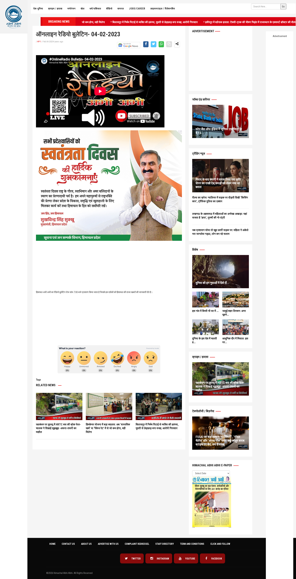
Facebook (216, 558)
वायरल (121, 8)
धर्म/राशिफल (95, 8)
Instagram (162, 558)
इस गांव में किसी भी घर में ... (205, 311)
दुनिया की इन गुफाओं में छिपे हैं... (212, 283)
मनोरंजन (71, 8)
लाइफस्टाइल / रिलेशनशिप (162, 8)
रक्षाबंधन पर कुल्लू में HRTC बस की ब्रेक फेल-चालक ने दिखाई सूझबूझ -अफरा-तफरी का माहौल (58, 428)
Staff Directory (164, 544)
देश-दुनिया (38, 8)
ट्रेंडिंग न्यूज (199, 153)
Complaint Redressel (137, 544)
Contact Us (68, 544)
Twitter (136, 558)
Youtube (190, 558)
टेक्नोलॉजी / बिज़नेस (203, 411)
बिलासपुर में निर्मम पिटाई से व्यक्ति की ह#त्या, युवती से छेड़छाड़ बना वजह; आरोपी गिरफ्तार (135, 22)
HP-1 (39, 41)
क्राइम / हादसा (55, 8)
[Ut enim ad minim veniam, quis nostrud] (220, 271)
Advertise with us (108, 544)
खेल (82, 8)
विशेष (195, 249)
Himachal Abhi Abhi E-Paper (212, 465)
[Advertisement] (13, 87)
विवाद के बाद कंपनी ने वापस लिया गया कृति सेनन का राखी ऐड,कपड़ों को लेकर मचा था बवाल (218, 183)
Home (52, 544)
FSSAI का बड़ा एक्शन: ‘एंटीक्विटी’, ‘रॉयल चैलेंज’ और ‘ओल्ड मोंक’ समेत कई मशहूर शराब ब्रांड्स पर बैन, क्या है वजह (220, 440)
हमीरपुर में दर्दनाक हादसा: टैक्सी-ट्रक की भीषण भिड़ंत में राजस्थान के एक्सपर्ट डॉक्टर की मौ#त (231, 22)
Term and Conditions (192, 544)
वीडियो (109, 8)
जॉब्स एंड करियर (201, 99)
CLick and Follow (220, 544)
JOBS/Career (137, 8)
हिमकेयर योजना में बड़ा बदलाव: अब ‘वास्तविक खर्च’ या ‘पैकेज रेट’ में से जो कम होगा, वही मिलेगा (108, 428)
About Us (86, 544)
